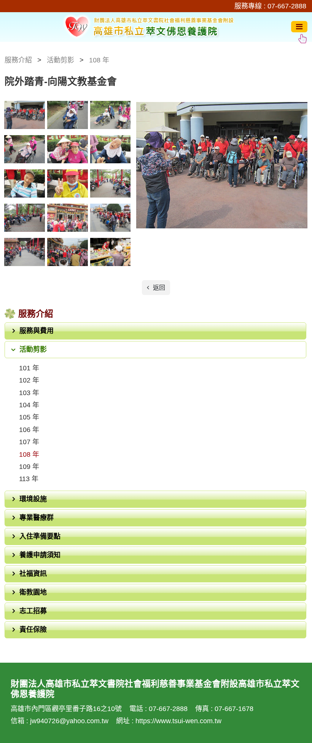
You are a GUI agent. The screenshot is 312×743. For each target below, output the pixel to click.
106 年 (29, 430)
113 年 (28, 479)
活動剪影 (33, 349)
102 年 (29, 380)
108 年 (29, 454)
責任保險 (33, 629)
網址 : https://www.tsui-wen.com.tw (168, 721)
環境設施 (33, 499)
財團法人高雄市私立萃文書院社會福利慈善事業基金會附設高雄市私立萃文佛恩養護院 (148, 26)
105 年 (29, 417)
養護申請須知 (39, 555)
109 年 (29, 466)
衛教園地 (33, 592)
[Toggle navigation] (299, 26)
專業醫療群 (36, 517)
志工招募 (33, 611)
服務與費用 (36, 331)
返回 (158, 287)
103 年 (29, 393)
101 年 (29, 368)
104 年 (29, 405)
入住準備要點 (39, 536)
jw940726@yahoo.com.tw (70, 721)
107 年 (29, 442)
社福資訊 (33, 573)
